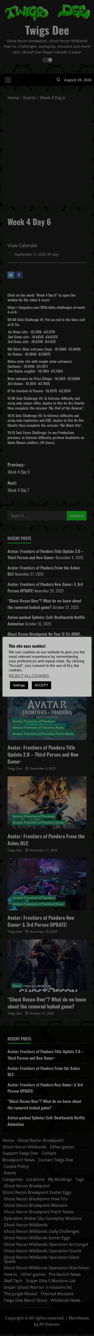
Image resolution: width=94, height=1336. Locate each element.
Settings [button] (19, 685)
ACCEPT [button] (41, 685)
